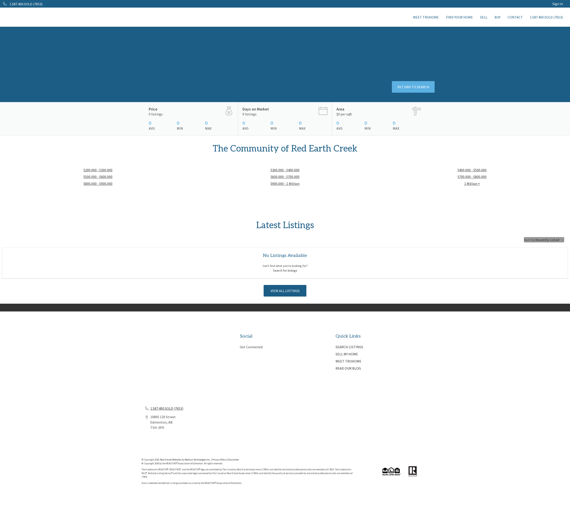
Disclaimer (233, 459)
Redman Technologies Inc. (198, 459)
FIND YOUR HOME (459, 17)
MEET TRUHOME (426, 17)
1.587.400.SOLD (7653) (546, 17)
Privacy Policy (219, 459)
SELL (483, 17)
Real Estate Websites (171, 459)
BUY (498, 17)
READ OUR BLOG (348, 368)
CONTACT (515, 17)
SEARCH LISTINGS (349, 347)
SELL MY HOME (347, 354)
